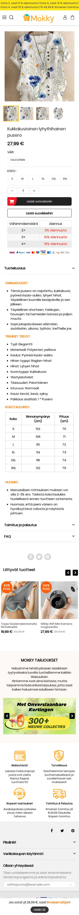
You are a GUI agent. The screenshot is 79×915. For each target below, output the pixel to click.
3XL (65, 179)
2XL (54, 179)
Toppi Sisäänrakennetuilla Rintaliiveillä (19, 625)
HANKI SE (40, 910)
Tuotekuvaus (14, 268)
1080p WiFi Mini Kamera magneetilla (56, 625)
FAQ (7, 536)
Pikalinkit (9, 842)
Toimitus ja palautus (20, 525)
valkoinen (17, 160)
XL (43, 179)
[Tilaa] (70, 884)
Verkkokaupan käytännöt (23, 853)
